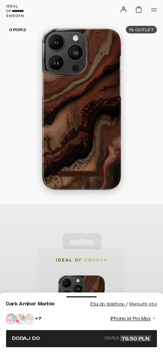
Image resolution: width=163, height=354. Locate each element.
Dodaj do (80, 338)
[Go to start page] (15, 11)
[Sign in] (123, 9)
